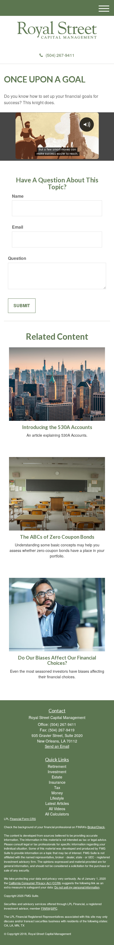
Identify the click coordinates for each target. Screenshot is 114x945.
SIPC (54, 908)
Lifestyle (57, 798)
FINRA (45, 908)
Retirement (57, 766)
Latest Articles (57, 803)
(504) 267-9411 (60, 55)
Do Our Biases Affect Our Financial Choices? (57, 660)
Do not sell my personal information (76, 887)
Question (17, 258)
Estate (57, 777)
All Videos (57, 808)
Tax (57, 787)
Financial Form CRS (23, 819)
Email (17, 227)
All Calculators (57, 814)
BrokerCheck (96, 827)
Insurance (57, 782)
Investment (57, 771)
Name (18, 196)
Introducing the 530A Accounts (57, 427)
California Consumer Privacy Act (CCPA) (35, 883)
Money (57, 792)
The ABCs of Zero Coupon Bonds (57, 537)
